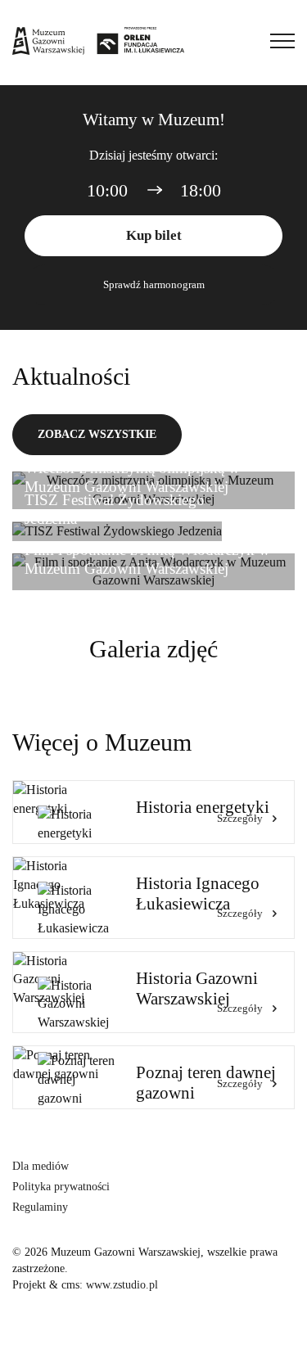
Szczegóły (240, 818)
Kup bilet (154, 235)
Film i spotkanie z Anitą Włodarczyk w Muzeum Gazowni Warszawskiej (147, 559)
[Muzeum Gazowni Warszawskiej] (98, 40)
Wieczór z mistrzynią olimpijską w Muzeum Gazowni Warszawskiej (132, 477)
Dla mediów (40, 1166)
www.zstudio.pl (122, 1285)
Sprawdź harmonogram (154, 284)
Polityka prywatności (61, 1186)
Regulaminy (40, 1207)
